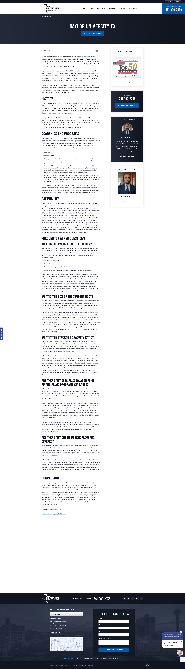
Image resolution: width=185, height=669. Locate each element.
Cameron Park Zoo (55, 509)
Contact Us (122, 8)
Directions (54, 632)
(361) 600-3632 (57, 628)
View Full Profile (127, 156)
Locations (112, 8)
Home (84, 8)
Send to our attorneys (114, 650)
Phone (100, 625)
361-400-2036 (173, 9)
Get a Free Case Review (92, 34)
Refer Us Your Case (133, 8)
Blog (96, 658)
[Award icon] (127, 57)
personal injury (129, 148)
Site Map (75, 665)
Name (100, 618)
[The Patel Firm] (50, 8)
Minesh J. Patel (127, 197)
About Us (91, 8)
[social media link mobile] (124, 598)
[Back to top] (147, 665)
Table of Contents (51, 50)
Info (60, 632)
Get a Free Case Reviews (127, 105)
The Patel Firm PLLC (129, 144)
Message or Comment (105, 638)
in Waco (87, 57)
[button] (125, 82)
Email (100, 631)
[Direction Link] (66, 644)
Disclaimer (90, 665)
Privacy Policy (82, 665)
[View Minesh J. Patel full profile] (127, 124)
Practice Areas (101, 8)
